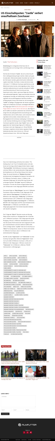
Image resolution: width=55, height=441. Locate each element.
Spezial (37, 3)
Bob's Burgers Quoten (10, 262)
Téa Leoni (27, 313)
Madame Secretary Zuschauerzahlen (14, 309)
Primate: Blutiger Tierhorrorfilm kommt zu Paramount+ (48, 83)
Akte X (5, 255)
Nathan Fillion (29, 309)
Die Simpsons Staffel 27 (25, 282)
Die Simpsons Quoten (18, 280)
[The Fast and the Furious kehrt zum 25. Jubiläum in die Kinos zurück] (40, 106)
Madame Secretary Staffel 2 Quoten (13, 305)
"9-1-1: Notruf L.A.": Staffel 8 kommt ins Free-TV (47, 98)
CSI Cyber (6, 276)
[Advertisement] (19, 148)
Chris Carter (7, 268)
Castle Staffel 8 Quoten (21, 266)
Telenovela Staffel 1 (9, 317)
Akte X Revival (22, 255)
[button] (52, 3)
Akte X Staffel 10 (22, 257)
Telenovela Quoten (17, 315)
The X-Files (26, 332)
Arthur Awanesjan (22, 19)
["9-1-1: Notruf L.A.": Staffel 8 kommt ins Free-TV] (40, 98)
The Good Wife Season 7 (24, 321)
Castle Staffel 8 (8, 266)
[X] (27, 432)
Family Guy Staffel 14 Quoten (25, 288)
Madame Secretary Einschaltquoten (13, 299)
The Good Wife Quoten (10, 321)
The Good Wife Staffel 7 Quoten (12, 332)
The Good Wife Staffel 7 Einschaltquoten (15, 330)
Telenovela (7, 315)
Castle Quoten (13, 264)
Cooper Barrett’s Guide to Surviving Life (15, 270)
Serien (31, 3)
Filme (25, 3)
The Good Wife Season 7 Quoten (12, 323)
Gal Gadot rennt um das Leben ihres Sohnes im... (48, 91)
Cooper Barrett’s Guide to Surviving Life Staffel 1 (17, 274)
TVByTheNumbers (12, 62)
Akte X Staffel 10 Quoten (10, 260)
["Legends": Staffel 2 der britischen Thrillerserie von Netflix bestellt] (40, 122)
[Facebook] (24, 432)
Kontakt (29, 439)
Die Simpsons (7, 280)
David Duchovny (24, 278)
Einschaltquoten (27, 284)
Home (17, 3)
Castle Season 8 (24, 264)
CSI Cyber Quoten (15, 276)
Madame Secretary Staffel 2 (11, 303)
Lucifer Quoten (20, 293)
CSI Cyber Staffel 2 (27, 276)
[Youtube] (31, 432)
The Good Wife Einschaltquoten (12, 319)
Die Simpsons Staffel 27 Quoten (12, 284)
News (21, 3)
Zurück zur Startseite (36, 439)
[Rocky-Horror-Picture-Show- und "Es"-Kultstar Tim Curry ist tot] (40, 131)
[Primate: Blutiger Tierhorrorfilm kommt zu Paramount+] (40, 83)
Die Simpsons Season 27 (10, 282)
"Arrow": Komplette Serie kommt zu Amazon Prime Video (47, 75)
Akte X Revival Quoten (10, 257)
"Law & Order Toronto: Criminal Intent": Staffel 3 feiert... (48, 114)
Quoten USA (19, 311)
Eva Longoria (7, 286)
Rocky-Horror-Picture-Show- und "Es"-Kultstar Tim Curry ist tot (47, 131)
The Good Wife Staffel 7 (10, 328)
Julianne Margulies (9, 293)
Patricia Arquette (8, 311)
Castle (5, 264)
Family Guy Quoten (26, 286)
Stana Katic (27, 311)
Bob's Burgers (23, 260)
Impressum (18, 439)
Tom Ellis (6, 334)
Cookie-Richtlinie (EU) (46, 439)
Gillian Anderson (19, 290)
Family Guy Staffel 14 (9, 288)
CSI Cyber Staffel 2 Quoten (11, 278)
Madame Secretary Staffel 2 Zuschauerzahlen (16, 307)
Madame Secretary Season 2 (11, 301)
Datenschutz (24, 439)
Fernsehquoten (8, 290)
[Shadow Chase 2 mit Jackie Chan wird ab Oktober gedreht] (40, 67)
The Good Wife (21, 317)
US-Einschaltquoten (16, 334)
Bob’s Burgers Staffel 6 (24, 262)
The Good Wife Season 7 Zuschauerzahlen (15, 325)
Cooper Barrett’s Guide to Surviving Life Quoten (17, 272)
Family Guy (16, 286)
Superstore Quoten (17, 313)
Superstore (7, 313)
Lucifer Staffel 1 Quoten (21, 295)
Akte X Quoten (13, 255)
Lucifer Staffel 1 (8, 295)
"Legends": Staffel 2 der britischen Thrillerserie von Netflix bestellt (47, 123)
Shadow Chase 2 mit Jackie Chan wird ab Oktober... (48, 67)
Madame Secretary (9, 297)
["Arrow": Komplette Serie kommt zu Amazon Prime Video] (40, 74)
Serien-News (6, 7)
